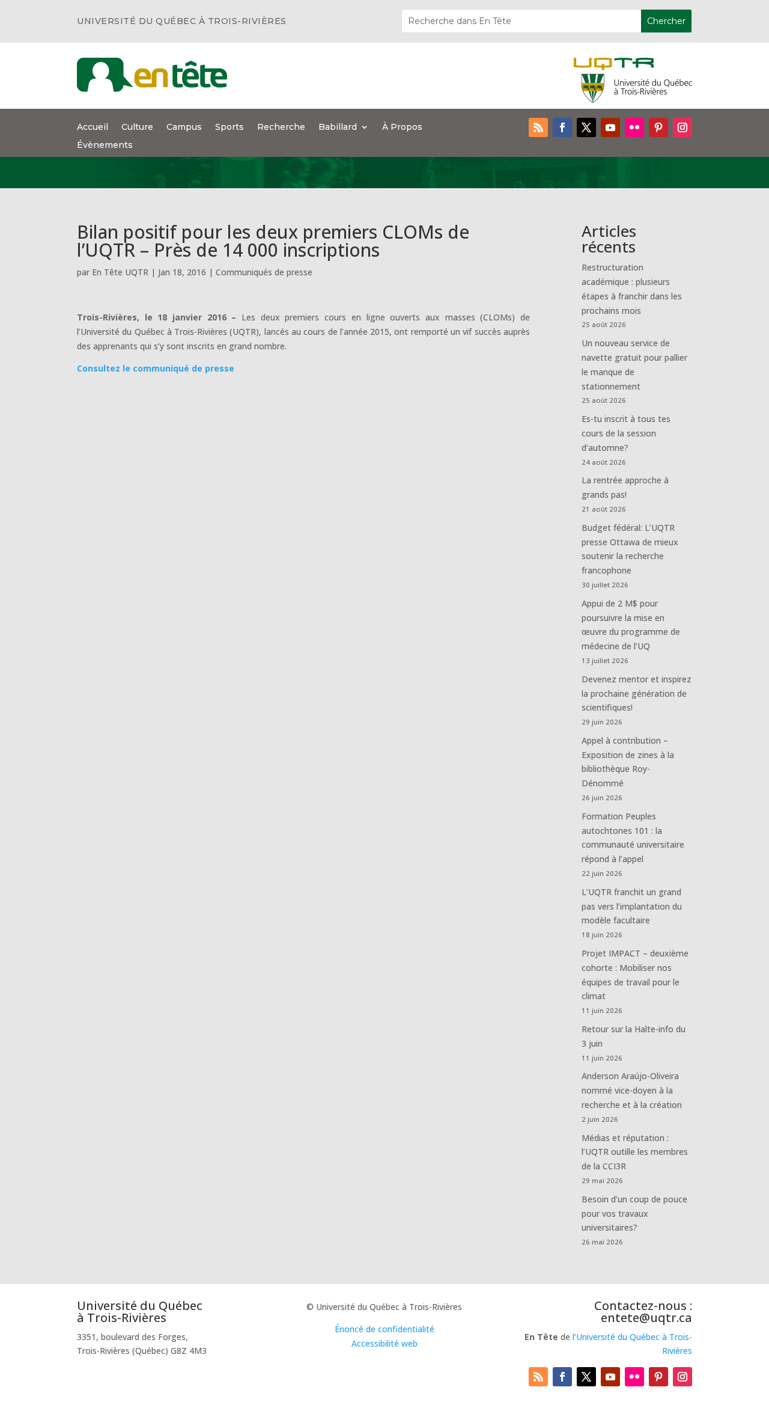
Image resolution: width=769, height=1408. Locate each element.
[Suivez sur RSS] (538, 127)
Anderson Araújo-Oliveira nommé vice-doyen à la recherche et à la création (632, 1090)
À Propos (402, 127)
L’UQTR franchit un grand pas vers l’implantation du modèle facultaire (632, 906)
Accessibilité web (384, 1343)
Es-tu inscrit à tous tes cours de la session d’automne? (626, 433)
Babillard (337, 127)
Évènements (105, 145)
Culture (137, 127)
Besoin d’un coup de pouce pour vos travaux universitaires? (634, 1213)
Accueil (92, 127)
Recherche (281, 127)
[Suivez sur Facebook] (562, 127)
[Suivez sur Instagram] (682, 127)
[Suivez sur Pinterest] (658, 127)
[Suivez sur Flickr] (634, 127)
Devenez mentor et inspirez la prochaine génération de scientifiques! (636, 693)
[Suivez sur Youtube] (610, 127)
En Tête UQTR (120, 272)
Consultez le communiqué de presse (155, 368)
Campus (184, 127)
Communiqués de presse (264, 272)
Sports (229, 127)
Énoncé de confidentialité (384, 1329)
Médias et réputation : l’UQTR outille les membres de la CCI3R (635, 1152)
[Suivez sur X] (586, 127)
